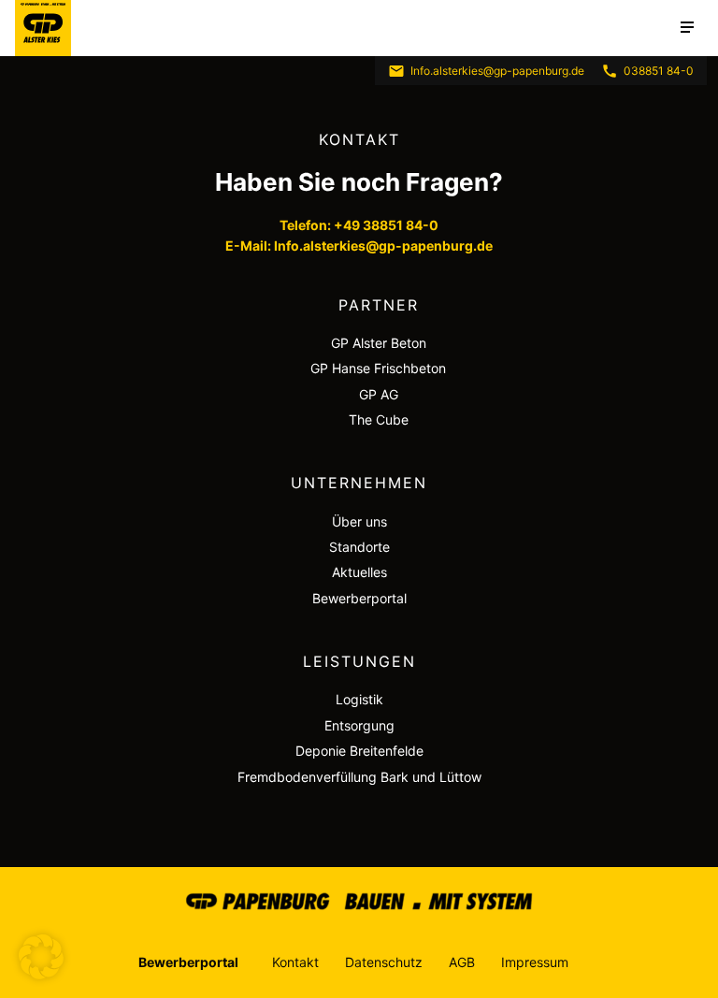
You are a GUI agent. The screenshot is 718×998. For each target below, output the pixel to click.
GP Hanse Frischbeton (378, 368)
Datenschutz (384, 962)
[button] (41, 957)
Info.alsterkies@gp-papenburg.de (497, 71)
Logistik (359, 699)
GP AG (378, 394)
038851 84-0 (659, 71)
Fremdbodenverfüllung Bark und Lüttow (359, 777)
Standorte (359, 547)
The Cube (379, 419)
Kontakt (295, 962)
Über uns (359, 521)
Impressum (534, 962)
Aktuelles (359, 572)
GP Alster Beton (378, 343)
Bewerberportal (359, 598)
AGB (462, 962)
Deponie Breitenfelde (359, 751)
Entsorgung (359, 725)
